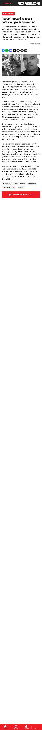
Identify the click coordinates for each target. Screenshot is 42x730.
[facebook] (3, 50)
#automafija (32, 184)
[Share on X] (14, 50)
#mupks (20, 188)
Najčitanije (26, 728)
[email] (18, 50)
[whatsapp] (7, 50)
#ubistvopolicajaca (9, 188)
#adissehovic (7, 184)
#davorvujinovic (20, 184)
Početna (5, 728)
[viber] (10, 50)
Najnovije (16, 728)
